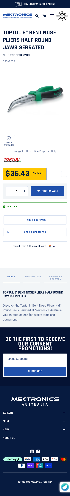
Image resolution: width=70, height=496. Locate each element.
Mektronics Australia (39, 482)
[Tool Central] (62, 16)
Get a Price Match (35, 232)
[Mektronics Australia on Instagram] (32, 451)
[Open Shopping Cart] (44, 16)
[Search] (37, 16)
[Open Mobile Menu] (52, 16)
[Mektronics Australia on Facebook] (38, 451)
